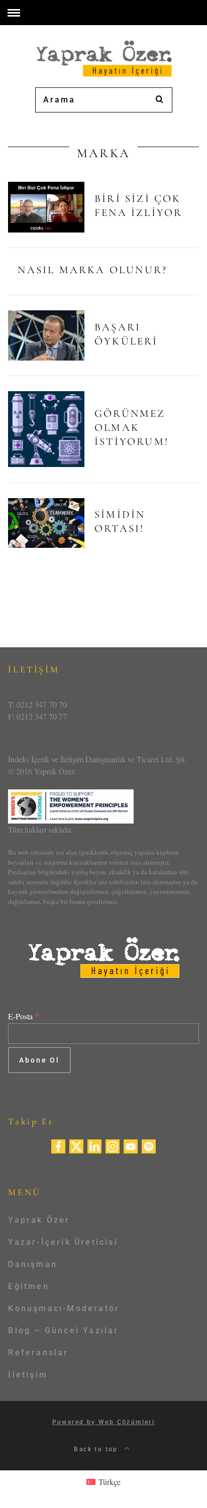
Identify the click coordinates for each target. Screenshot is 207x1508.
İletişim (28, 1374)
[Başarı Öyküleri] (46, 335)
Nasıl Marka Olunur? (92, 270)
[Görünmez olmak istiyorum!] (46, 429)
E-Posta (24, 1016)
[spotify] (149, 1145)
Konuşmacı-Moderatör (64, 1308)
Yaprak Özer (39, 1220)
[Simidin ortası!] (46, 523)
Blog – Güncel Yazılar (63, 1330)
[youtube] (131, 1145)
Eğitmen (28, 1286)
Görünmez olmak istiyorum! (131, 427)
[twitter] (76, 1145)
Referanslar (38, 1352)
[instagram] (113, 1145)
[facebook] (58, 1145)
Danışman (32, 1264)
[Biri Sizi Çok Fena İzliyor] (46, 207)
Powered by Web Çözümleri (103, 1422)
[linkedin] (94, 1145)
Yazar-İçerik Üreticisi (63, 1242)
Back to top (97, 1449)
